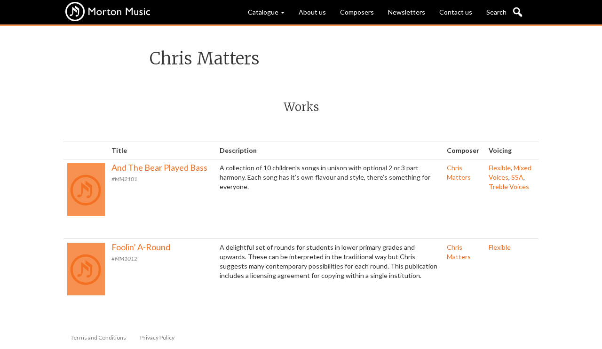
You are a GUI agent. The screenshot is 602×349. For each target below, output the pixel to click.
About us (312, 12)
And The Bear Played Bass (159, 167)
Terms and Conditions (98, 337)
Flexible (500, 168)
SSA (517, 177)
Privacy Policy (157, 337)
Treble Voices (509, 186)
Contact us (455, 12)
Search (496, 12)
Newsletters (406, 12)
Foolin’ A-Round (140, 247)
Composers (357, 12)
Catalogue (264, 12)
